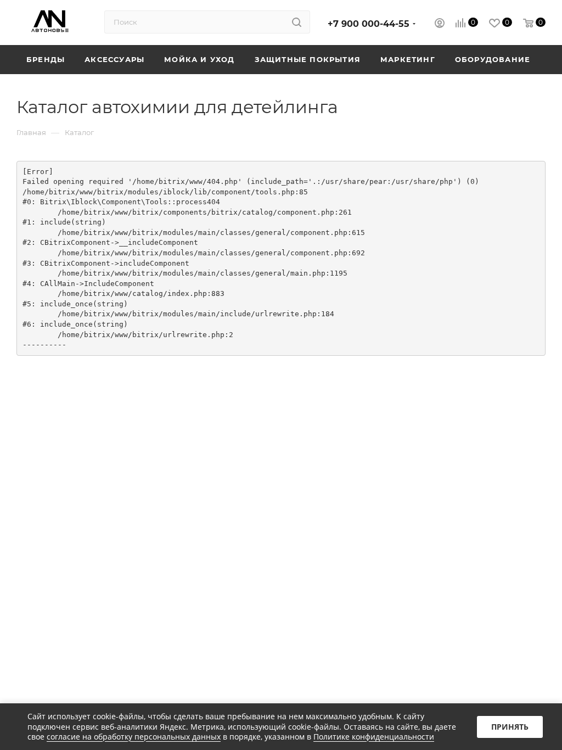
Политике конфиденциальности (373, 736)
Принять (510, 726)
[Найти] (296, 21)
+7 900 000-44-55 (368, 24)
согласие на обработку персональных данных (134, 736)
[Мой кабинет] (440, 24)
